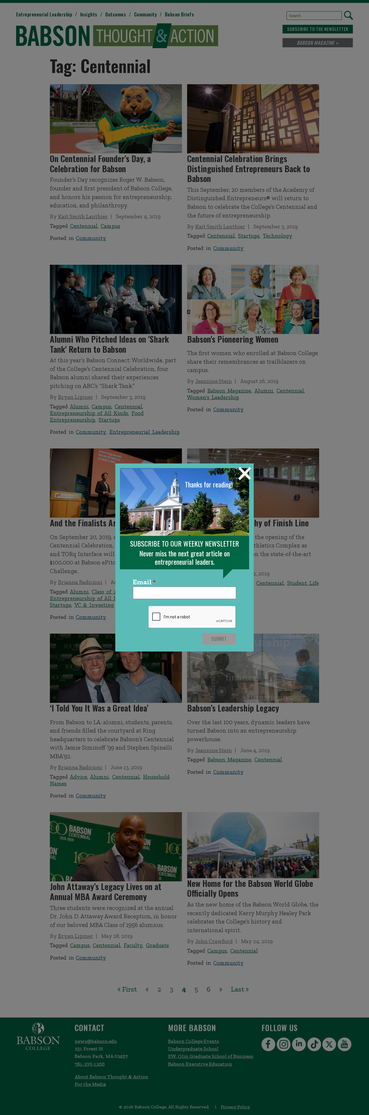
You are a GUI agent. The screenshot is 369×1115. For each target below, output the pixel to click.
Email (142, 582)
